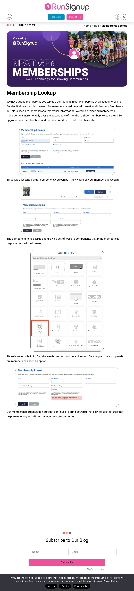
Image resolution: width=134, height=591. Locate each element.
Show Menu (9, 17)
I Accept (51, 586)
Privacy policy (81, 586)
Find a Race (56, 17)
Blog (96, 25)
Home (87, 25)
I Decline (64, 586)
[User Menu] (117, 17)
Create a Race (75, 17)
